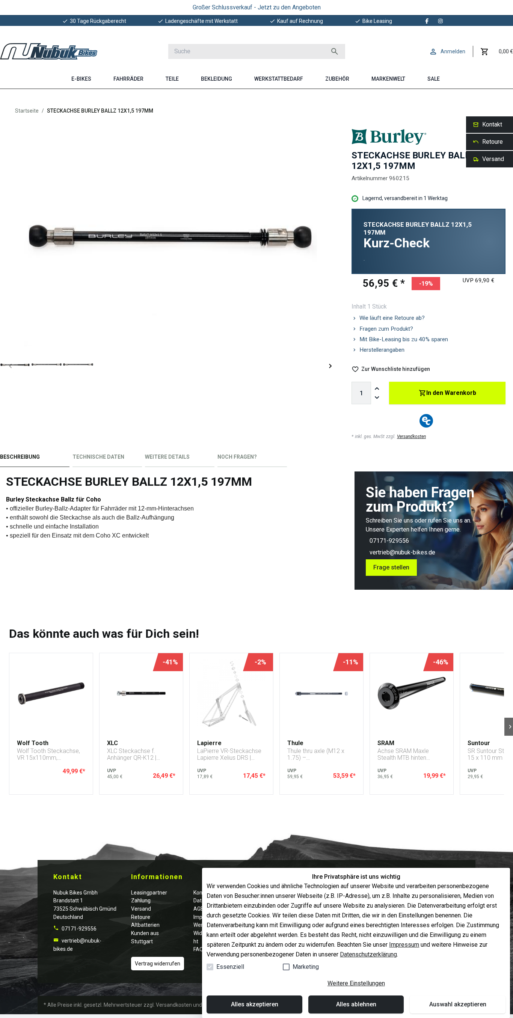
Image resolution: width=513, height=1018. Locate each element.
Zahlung (141, 901)
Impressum (404, 944)
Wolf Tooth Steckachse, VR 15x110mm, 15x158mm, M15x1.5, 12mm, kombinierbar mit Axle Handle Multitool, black (49, 754)
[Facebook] (427, 21)
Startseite (27, 111)
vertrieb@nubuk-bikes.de (402, 552)
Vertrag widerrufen (157, 964)
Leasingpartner (149, 893)
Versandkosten (411, 436)
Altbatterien (145, 925)
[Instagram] (440, 21)
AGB (198, 909)
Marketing (306, 966)
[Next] (330, 365)
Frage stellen (391, 567)
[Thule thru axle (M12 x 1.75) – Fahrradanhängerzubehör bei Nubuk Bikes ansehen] (321, 693)
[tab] (34, 458)
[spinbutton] (361, 393)
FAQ (198, 949)
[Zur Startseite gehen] (48, 51)
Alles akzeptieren (254, 1004)
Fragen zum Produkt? (386, 328)
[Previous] (10, 365)
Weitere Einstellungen (356, 983)
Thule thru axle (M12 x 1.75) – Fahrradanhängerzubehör (320, 754)
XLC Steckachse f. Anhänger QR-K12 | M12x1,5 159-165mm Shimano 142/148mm (136, 754)
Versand (141, 909)
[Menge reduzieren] (377, 397)
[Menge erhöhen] (377, 388)
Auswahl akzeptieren (457, 1004)
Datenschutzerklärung (368, 954)
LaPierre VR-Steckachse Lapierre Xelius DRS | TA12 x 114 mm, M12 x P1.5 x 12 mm (229, 754)
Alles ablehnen (356, 1004)
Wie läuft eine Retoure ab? (392, 318)
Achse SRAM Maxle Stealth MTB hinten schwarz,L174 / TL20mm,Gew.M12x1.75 (409, 754)
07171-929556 (389, 540)
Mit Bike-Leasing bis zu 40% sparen (403, 339)
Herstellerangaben (381, 349)
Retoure (140, 917)
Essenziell (230, 966)
